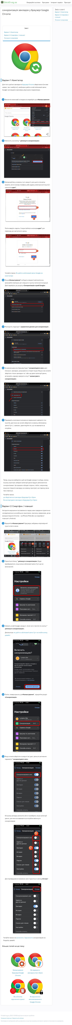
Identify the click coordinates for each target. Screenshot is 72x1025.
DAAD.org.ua (10, 2)
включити (20, 937)
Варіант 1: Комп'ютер (11, 32)
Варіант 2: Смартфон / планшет (14, 35)
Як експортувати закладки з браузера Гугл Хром (20, 500)
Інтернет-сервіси (57, 2)
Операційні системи (33, 2)
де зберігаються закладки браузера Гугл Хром (19, 497)
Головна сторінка (6, 1018)
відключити (29, 937)
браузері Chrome (28, 84)
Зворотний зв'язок (18, 1018)
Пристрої (67, 2)
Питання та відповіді (11, 38)
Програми (45, 2)
